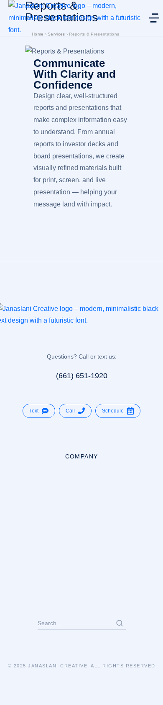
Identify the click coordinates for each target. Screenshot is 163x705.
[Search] (119, 623)
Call (70, 411)
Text (33, 411)
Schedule (113, 411)
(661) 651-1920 (81, 376)
